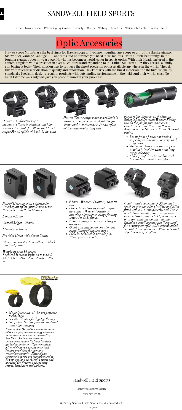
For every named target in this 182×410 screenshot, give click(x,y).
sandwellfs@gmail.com (91, 388)
